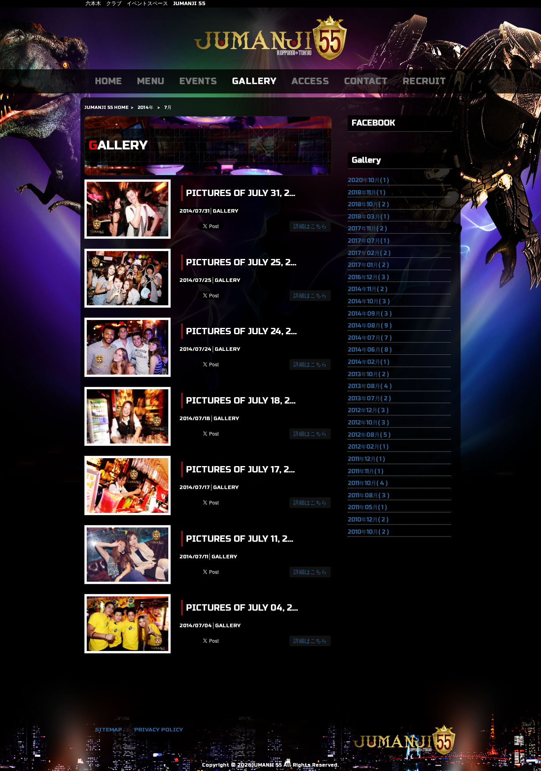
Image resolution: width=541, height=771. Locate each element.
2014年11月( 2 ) (367, 289)
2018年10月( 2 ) (368, 204)
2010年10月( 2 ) (368, 532)
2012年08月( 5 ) (369, 435)
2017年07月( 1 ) (368, 241)
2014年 (145, 107)
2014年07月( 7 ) (370, 338)
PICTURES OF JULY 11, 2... (239, 539)
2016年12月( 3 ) (368, 277)
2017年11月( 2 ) (367, 228)
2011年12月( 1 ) (366, 459)
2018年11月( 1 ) (366, 192)
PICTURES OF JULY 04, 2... (242, 608)
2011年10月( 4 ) (368, 483)
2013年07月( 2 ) (369, 398)
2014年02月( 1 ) (368, 362)
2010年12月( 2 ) (368, 519)
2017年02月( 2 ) (369, 253)
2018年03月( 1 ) (368, 216)
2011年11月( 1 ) (365, 471)
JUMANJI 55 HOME (106, 107)
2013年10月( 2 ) (368, 374)
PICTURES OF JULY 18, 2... (240, 401)
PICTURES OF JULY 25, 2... (241, 262)
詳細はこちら (310, 226)
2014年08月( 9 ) (370, 325)
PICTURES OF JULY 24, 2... (241, 331)
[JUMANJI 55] (270, 60)
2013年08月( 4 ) (370, 386)
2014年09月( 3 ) (370, 313)
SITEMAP (108, 729)
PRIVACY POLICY (158, 729)
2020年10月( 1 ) (368, 180)
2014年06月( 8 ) (370, 349)
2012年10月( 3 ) (368, 422)
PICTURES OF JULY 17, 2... (240, 470)
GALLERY (225, 211)
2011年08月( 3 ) (368, 495)
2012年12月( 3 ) (368, 410)
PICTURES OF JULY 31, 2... (240, 193)
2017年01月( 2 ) (368, 265)
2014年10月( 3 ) (369, 301)
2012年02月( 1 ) (368, 447)
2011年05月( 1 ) (367, 507)
